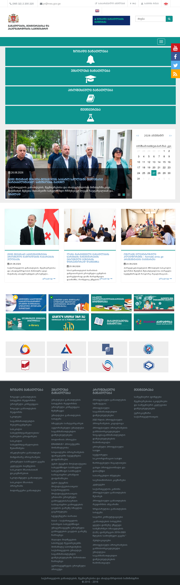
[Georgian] (166, 3)
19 (148, 167)
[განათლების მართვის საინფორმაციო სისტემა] (25, 349)
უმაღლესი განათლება (90, 71)
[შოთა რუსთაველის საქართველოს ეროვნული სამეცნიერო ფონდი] (107, 349)
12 (148, 162)
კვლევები (99, 484)
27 (138, 151)
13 (154, 162)
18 (143, 167)
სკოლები (15, 416)
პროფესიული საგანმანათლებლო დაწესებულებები (105, 411)
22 (164, 167)
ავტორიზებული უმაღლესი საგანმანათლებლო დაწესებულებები (67, 431)
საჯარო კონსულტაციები (108, 517)
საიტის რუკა (151, 3)
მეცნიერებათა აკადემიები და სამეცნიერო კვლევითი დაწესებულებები (150, 405)
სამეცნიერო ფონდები (148, 397)
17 (138, 167)
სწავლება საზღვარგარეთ (67, 423)
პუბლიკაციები (102, 540)
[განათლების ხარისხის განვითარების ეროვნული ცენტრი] (107, 365)
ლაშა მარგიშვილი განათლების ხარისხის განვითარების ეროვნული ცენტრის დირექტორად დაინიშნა (88, 258)
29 (148, 151)
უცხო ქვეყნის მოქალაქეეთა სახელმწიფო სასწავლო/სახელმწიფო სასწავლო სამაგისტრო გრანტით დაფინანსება (68, 470)
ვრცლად (14, 194)
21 (159, 167)
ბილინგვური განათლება (25, 490)
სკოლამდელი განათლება (26, 477)
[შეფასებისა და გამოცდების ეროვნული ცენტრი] (66, 348)
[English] (97, 10)
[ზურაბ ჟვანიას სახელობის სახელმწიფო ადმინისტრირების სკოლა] (148, 365)
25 (143, 173)
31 (159, 151)
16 (169, 162)
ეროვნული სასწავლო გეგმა (27, 461)
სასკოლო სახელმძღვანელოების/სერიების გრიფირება (24, 433)
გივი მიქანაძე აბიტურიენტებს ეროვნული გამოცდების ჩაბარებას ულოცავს (30, 257)
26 (148, 173)
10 (138, 162)
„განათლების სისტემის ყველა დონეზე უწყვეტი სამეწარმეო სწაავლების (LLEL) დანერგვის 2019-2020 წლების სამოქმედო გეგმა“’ (109, 528)
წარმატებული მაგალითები (109, 463)
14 (159, 162)
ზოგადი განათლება (90, 51)
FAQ (133, 3)
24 (138, 173)
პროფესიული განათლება (90, 90)
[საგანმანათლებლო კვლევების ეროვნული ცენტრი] (25, 365)
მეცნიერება (90, 109)
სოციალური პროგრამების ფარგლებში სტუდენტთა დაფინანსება (67, 456)
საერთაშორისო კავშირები (109, 480)
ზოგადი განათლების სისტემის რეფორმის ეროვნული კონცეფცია (24, 400)
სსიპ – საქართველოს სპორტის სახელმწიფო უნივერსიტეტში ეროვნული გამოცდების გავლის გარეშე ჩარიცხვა (69, 527)
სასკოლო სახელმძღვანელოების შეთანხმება (24, 444)
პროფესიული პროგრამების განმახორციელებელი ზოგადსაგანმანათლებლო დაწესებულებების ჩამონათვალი (110, 434)
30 (154, 151)
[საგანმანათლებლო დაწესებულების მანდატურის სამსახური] (148, 349)
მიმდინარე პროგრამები (25, 457)
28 (143, 151)
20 (154, 167)
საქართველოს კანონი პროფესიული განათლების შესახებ (109, 493)
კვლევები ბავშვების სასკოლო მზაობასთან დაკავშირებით (24, 470)
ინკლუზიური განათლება (25, 452)
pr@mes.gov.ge (52, 3)
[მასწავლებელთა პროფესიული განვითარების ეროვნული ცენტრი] (66, 365)
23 (169, 167)
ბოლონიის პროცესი (63, 439)
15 (164, 162)
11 (143, 162)
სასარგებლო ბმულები (111, 3)
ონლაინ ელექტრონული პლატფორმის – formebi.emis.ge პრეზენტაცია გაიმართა (143, 257)
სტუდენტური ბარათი (64, 516)
